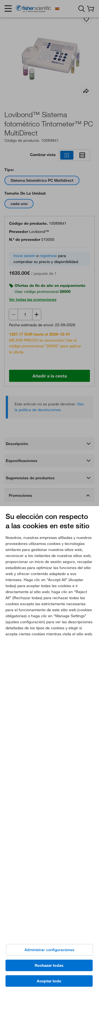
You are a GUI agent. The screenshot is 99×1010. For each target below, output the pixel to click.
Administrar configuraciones (49, 949)
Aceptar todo (49, 981)
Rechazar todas (49, 965)
